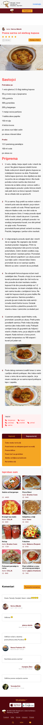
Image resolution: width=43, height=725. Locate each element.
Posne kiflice (10, 450)
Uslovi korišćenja (29, 711)
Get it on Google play (28, 705)
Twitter (12, 717)
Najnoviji (11, 436)
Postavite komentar (32, 587)
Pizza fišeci (31, 486)
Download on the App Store (16, 705)
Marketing (10, 712)
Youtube (18, 717)
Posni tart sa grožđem (14, 454)
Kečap (11, 536)
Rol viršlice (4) (10, 462)
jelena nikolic (27, 625)
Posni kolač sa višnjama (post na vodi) (20, 446)
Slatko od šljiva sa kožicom (15, 458)
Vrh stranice (21, 700)
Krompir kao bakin (11, 511)
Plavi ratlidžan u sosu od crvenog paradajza (31, 561)
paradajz (11, 423)
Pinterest (31, 717)
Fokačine (31, 536)
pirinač (32, 423)
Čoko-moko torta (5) (13, 443)
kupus (22, 420)
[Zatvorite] (1, 4)
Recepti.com (4, 711)
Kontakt (16, 712)
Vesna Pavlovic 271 (17, 647)
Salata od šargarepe (11, 486)
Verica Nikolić (16, 29)
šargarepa (11, 420)
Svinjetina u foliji (31, 511)
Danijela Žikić (27, 667)
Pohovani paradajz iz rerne (11, 561)
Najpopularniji (31, 436)
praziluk (22, 423)
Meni (21, 722)
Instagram (25, 717)
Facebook (6, 717)
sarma (10, 425)
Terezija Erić (15, 686)
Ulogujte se (27, 11)
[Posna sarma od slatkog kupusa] (23, 354)
